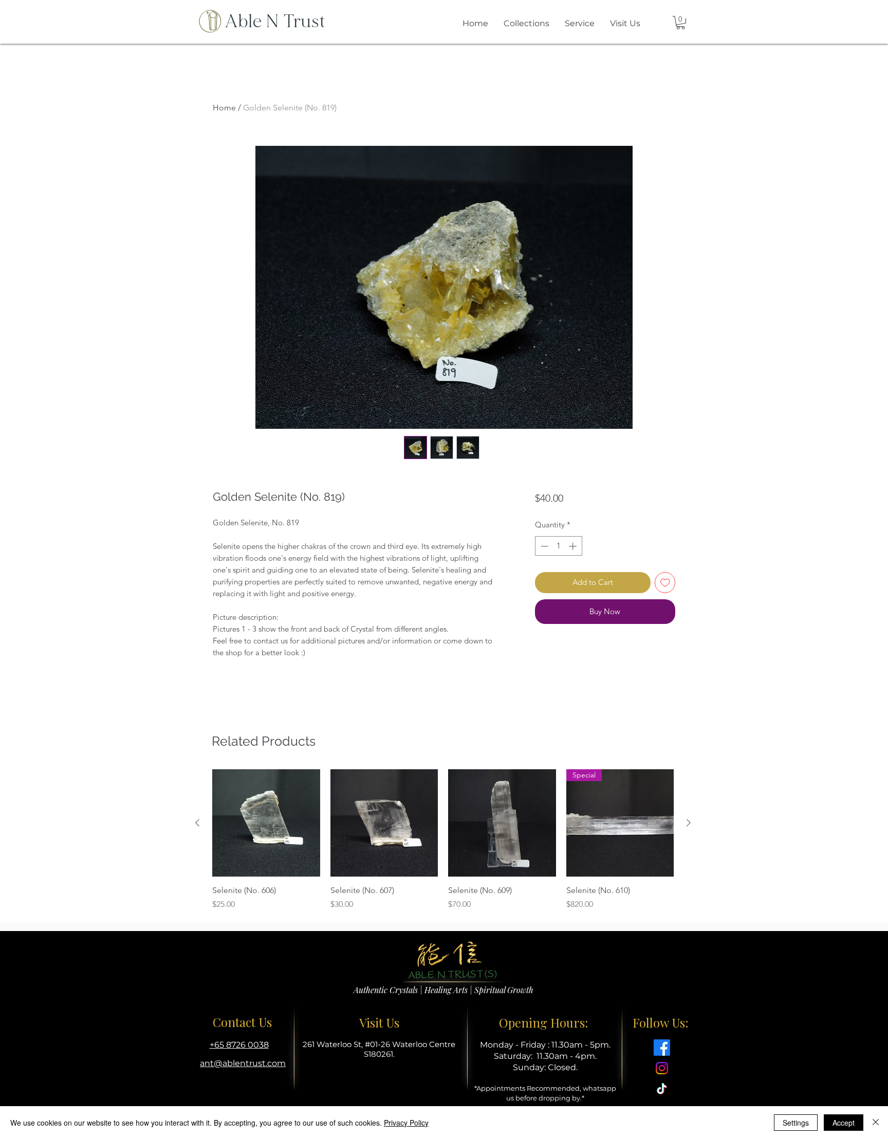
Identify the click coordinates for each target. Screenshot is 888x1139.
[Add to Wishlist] (665, 582)
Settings (796, 1122)
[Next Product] (688, 823)
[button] (681, 22)
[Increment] (574, 546)
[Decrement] (543, 546)
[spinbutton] (558, 546)
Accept (843, 1122)
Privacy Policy (406, 1122)
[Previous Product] (197, 823)
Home (224, 107)
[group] (443, 840)
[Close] (875, 1122)
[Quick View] (266, 823)
